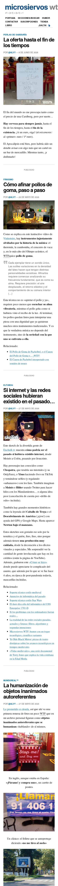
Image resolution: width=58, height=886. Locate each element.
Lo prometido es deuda (16, 709)
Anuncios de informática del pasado (27, 596)
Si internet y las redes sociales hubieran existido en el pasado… (29, 395)
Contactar (11, 21)
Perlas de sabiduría (15, 34)
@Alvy (12, 52)
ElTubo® (8, 385)
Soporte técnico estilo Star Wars (26, 600)
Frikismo (8, 179)
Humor (46, 18)
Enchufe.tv (9, 450)
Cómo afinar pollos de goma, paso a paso (27, 187)
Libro (8, 25)
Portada (10, 18)
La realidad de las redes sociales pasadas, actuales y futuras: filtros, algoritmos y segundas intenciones (30, 623)
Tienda (44, 21)
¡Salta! (43, 25)
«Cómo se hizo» (38, 562)
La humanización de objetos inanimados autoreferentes (25, 690)
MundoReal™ (10, 680)
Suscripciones (29, 21)
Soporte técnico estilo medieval (25, 592)
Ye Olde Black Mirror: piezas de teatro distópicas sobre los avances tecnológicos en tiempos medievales (32, 643)
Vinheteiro (9, 238)
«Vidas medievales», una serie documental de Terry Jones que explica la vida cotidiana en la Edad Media (31, 654)
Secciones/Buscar (29, 18)
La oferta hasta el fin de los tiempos (28, 42)
